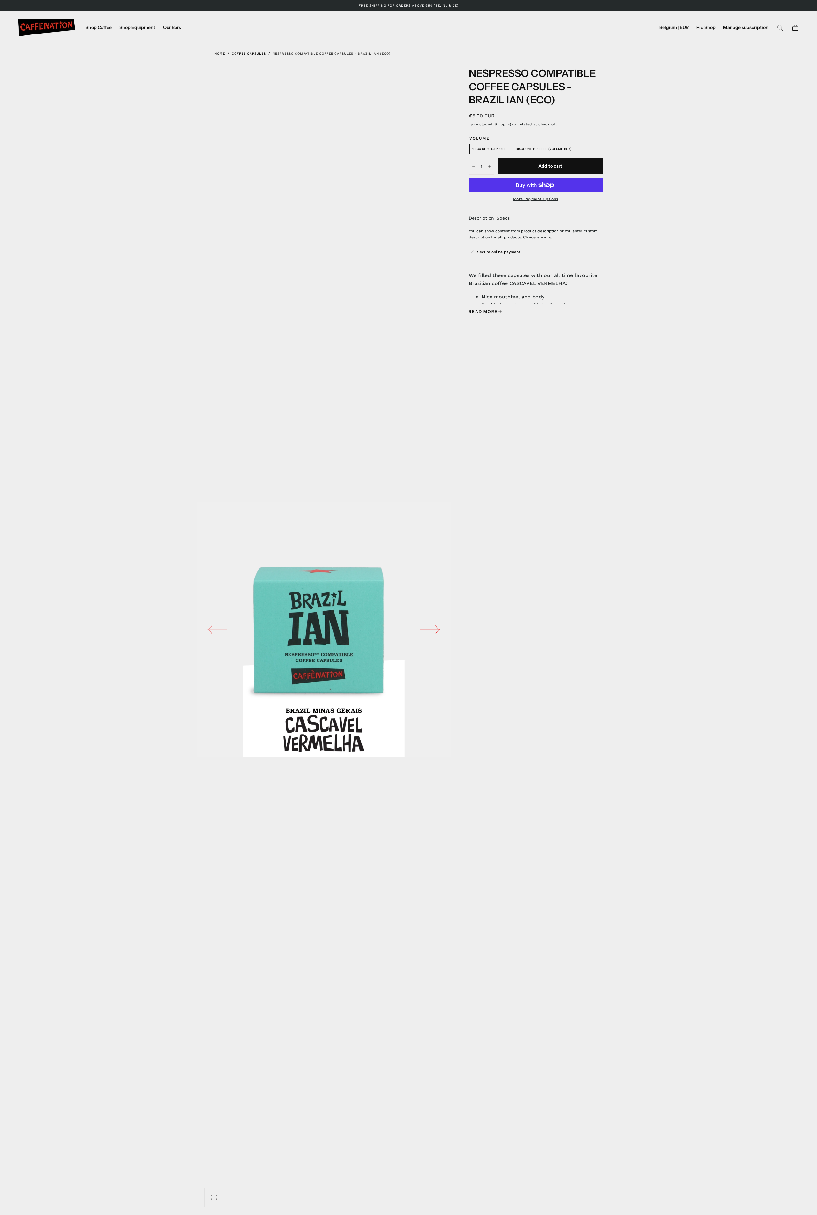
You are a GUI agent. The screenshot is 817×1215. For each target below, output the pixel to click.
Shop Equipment (137, 27)
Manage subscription (745, 27)
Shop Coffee (99, 27)
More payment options (535, 199)
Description (481, 218)
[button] (674, 28)
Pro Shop (706, 27)
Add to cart (550, 166)
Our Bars (172, 27)
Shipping (503, 124)
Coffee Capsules (249, 53)
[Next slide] (430, 629)
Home (219, 53)
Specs (503, 218)
